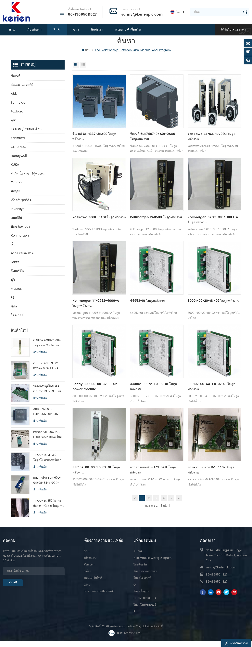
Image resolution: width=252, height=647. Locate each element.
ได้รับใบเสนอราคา (233, 29)
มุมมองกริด (76, 65)
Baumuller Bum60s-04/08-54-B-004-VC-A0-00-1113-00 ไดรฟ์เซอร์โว (47, 480)
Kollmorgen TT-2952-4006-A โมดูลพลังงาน (95, 303)
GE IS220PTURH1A (145, 598)
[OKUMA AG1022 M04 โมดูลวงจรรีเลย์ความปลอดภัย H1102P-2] (20, 347)
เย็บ (13, 244)
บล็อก (87, 571)
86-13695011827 (82, 14)
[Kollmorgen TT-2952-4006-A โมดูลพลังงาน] (99, 267)
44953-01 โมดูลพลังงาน (147, 300)
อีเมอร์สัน (17, 271)
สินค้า (57, 29)
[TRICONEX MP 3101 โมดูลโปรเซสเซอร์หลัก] (20, 462)
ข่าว (76, 29)
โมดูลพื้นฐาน (141, 591)
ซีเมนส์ (15, 76)
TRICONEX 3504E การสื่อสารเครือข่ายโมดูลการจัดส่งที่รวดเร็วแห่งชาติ (48, 503)
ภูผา (14, 120)
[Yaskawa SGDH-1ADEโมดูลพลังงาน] (99, 184)
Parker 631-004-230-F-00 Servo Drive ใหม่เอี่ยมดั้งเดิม (47, 435)
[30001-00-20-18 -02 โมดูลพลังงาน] (214, 267)
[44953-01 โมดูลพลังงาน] (156, 267)
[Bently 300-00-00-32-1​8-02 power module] (99, 351)
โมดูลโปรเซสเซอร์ (144, 604)
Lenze (15, 262)
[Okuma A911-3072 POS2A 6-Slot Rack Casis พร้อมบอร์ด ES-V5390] (20, 370)
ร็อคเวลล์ (17, 315)
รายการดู (83, 65)
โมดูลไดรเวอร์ (142, 578)
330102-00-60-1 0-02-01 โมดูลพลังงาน (96, 470)
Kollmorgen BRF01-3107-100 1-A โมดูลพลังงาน (213, 220)
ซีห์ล (14, 306)
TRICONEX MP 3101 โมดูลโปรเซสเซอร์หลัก (47, 457)
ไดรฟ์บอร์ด (140, 564)
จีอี (13, 297)
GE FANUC (18, 146)
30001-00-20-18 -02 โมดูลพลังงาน (213, 300)
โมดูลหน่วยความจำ (145, 571)
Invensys (17, 209)
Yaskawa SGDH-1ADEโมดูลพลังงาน (99, 217)
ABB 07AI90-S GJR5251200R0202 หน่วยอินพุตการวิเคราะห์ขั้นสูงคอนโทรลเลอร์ (48, 412)
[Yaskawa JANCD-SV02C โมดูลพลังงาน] (214, 101)
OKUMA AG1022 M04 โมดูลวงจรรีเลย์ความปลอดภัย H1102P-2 (47, 343)
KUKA (15, 164)
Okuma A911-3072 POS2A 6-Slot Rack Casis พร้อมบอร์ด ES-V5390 (46, 366)
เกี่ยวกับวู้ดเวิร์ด (21, 200)
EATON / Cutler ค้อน (26, 129)
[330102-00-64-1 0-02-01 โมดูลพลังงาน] (214, 351)
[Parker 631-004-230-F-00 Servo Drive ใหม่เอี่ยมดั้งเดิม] (20, 439)
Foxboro (17, 111)
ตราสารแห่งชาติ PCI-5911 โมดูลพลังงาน (153, 470)
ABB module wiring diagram (152, 558)
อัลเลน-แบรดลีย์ (22, 84)
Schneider (19, 102)
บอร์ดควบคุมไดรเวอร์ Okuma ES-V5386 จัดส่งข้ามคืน (47, 389)
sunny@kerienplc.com (142, 14)
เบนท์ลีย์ (16, 217)
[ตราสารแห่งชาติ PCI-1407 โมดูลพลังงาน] (214, 434)
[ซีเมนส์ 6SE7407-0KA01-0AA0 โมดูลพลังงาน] (156, 101)
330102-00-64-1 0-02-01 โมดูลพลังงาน (211, 387)
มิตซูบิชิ (16, 191)
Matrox (16, 288)
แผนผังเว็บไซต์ (93, 578)
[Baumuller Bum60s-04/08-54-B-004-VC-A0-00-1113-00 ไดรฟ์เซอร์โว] (20, 484)
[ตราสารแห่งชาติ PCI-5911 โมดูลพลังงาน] (156, 434)
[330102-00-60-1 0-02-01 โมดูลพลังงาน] (99, 434)
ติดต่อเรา (97, 29)
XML (87, 584)
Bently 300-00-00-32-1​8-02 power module (94, 387)
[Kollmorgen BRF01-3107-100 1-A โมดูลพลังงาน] (214, 184)
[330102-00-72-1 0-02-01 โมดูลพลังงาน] (156, 351)
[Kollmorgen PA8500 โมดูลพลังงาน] (156, 184)
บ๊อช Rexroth (20, 226)
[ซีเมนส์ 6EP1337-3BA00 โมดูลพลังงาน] (99, 101)
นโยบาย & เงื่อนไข (128, 29)
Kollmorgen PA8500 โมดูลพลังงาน (156, 217)
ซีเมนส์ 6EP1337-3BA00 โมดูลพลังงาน (94, 136)
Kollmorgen (20, 235)
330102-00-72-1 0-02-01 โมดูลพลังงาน (153, 387)
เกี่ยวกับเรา (34, 29)
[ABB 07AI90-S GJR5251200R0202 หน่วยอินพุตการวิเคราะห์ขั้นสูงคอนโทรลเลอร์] (20, 416)
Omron (16, 182)
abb (14, 93)
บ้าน (12, 29)
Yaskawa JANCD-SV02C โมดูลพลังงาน (211, 136)
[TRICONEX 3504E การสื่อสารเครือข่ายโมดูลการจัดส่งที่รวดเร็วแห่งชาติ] (20, 507)
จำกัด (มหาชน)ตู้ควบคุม (28, 173)
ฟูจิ (13, 279)
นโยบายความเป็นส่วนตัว (99, 591)
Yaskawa (18, 138)
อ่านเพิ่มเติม (40, 352)
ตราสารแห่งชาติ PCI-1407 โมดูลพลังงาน (211, 470)
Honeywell (19, 155)
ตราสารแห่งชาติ (22, 253)
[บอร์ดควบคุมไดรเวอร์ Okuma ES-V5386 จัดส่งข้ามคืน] (20, 393)
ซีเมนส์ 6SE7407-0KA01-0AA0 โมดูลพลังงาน (152, 136)
